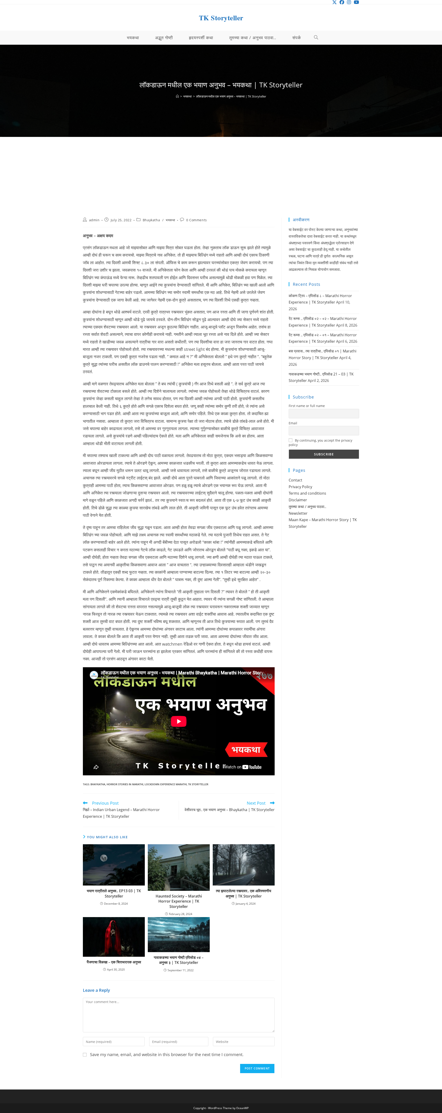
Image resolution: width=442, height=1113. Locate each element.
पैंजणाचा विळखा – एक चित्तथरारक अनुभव (114, 962)
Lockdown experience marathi (166, 784)
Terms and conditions (307, 493)
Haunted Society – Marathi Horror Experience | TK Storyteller (179, 901)
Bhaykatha (151, 220)
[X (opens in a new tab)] (334, 2)
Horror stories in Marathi (125, 784)
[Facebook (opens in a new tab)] (342, 2)
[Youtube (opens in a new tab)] (355, 2)
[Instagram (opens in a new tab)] (349, 2)
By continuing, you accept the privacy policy (320, 442)
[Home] (177, 96)
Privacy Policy (300, 486)
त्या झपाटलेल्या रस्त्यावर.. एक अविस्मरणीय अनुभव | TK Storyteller (243, 893)
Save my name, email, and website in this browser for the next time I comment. (167, 1054)
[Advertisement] (221, 183)
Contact (295, 480)
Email (293, 423)
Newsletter (298, 513)
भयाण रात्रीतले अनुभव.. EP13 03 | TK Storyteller (114, 893)
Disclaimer (298, 499)
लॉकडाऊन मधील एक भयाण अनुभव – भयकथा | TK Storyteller (231, 96)
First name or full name (307, 406)
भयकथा (170, 220)
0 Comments (196, 220)
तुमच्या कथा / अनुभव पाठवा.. (307, 506)
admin (94, 220)
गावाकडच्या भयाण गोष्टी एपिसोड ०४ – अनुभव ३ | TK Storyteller (179, 960)
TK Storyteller (221, 17)
